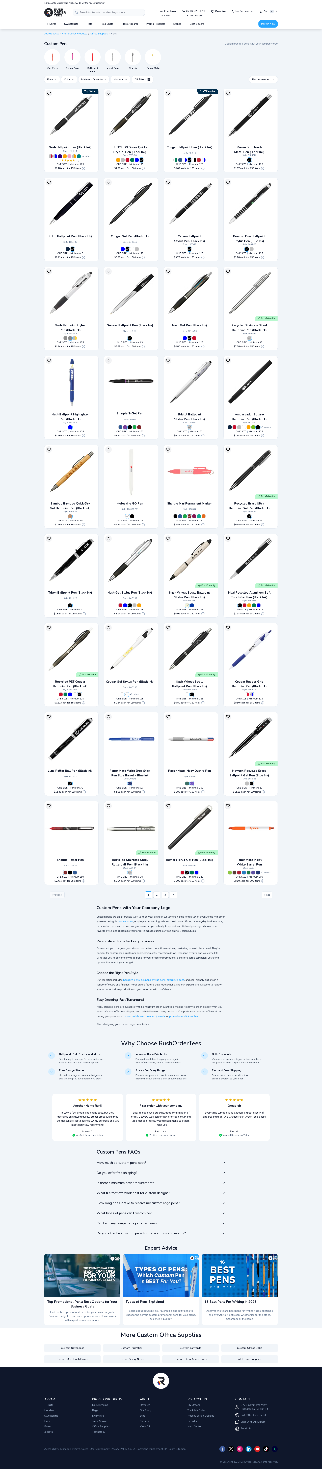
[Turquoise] (244, 873)
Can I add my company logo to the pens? (127, 1223)
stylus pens (159, 980)
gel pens (146, 980)
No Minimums (100, 1405)
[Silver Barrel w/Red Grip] (51, 156)
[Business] (187, 783)
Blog (142, 1416)
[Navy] (68, 249)
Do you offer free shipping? (117, 1173)
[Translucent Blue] (204, 160)
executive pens (175, 980)
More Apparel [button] (129, 24)
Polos (47, 1426)
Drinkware (98, 1416)
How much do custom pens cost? (121, 1162)
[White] (244, 427)
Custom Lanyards (190, 1348)
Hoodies (49, 1410)
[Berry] (194, 516)
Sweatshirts (51, 1416)
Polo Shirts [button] (106, 24)
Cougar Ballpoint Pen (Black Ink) (189, 147)
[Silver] (123, 160)
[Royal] (192, 605)
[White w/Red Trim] (247, 694)
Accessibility (51, 1449)
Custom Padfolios (132, 1348)
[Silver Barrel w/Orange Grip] (74, 156)
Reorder (192, 1421)
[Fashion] (192, 783)
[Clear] (75, 694)
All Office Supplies (249, 1359)
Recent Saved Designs (200, 1416)
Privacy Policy (119, 1449)
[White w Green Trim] (175, 160)
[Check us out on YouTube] (257, 1449)
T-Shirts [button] (51, 24)
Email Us (246, 1428)
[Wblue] (252, 694)
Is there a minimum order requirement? (125, 1183)
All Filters (140, 79)
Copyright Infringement (150, 1449)
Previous (57, 894)
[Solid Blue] (180, 160)
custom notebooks (134, 1016)
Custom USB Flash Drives (72, 1359)
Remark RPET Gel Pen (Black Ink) (189, 860)
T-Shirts (48, 1405)
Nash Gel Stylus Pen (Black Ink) (130, 593)
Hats (47, 1421)
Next (267, 894)
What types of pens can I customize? (124, 1213)
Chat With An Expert (253, 1422)
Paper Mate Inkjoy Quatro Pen (189, 771)
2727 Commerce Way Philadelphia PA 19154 (254, 1407)
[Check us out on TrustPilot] (275, 1449)
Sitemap (181, 1449)
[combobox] (109, 12)
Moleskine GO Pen (130, 503)
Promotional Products (74, 33)
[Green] (132, 160)
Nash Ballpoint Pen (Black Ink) (70, 147)
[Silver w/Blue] (65, 338)
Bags (95, 1410)
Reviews (145, 1405)
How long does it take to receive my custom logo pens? (138, 1203)
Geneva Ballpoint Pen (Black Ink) (130, 325)
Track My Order (196, 1410)
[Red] (127, 160)
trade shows (125, 921)
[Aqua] (199, 516)
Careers (144, 1421)
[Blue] (137, 160)
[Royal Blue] (120, 427)
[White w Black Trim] (194, 160)
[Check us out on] (249, 1449)
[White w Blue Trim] (185, 160)
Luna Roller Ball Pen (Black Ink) (70, 771)
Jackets (48, 1432)
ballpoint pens (131, 980)
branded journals (155, 1016)
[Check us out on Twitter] (231, 1449)
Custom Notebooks (72, 1348)
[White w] (132, 249)
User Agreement (100, 1449)
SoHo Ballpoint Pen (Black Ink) (70, 236)
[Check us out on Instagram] (240, 1449)
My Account (242, 11)
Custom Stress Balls (249, 1348)
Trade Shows (99, 1421)
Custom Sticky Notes (131, 1359)
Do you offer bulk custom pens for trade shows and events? (141, 1233)
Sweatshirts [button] (71, 24)
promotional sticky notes (183, 1016)
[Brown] (234, 873)
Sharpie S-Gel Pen (130, 413)
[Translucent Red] (199, 160)
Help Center (194, 1426)
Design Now (268, 23)
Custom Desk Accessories (191, 1359)
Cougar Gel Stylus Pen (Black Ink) (130, 682)
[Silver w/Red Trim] (75, 338)
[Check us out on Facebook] (222, 1449)
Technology (98, 1432)
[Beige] (187, 605)
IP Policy (169, 1449)
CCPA (131, 1449)
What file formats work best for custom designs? (133, 1193)
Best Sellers (197, 24)
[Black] (142, 160)
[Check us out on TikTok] (266, 1449)
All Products (51, 33)
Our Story (145, 1410)
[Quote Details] (83, 168)
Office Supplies (99, 33)
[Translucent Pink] (69, 156)
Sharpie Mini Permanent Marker (189, 503)
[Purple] (60, 156)
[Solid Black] (189, 160)
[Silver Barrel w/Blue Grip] (55, 156)
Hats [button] (89, 24)
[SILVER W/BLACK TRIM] (70, 338)
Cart (268, 11)
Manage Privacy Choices (74, 1449)
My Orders (193, 1405)
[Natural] (70, 516)
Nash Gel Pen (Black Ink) (189, 325)
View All (145, 1426)
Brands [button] (177, 24)
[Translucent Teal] (79, 156)
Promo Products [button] (155, 24)
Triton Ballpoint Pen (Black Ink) (70, 593)
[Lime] (253, 427)
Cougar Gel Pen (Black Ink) (130, 236)
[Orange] (65, 156)
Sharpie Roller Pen (70, 860)
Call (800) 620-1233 (253, 1415)
